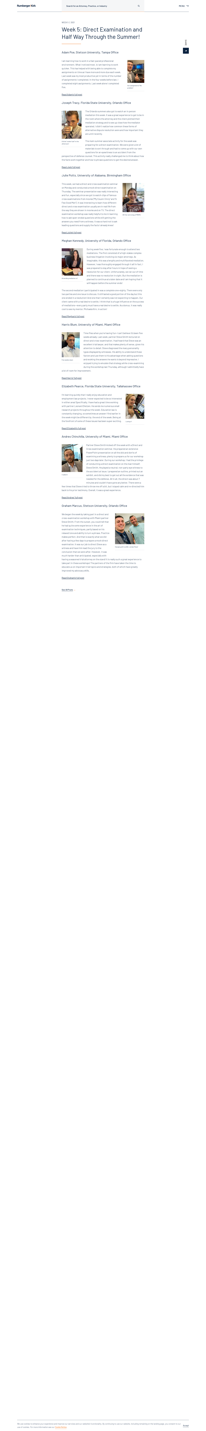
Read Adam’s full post (72, 98)
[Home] (26, 6)
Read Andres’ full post (72, 501)
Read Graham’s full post (73, 581)
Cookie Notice (61, 1427)
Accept (186, 1425)
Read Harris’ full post (72, 381)
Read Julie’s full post (71, 236)
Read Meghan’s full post (73, 320)
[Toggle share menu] (186, 54)
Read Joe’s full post (71, 170)
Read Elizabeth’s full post (74, 432)
